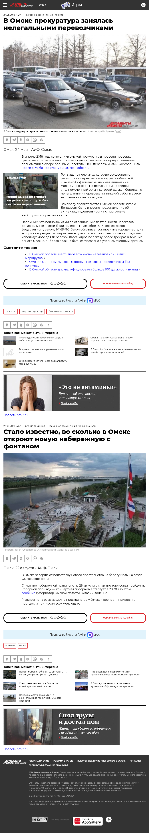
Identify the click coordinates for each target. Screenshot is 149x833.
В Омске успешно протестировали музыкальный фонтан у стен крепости (112, 685)
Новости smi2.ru (15, 415)
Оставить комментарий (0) (118, 283)
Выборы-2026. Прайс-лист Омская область (101, 761)
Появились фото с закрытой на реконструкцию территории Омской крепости (40, 698)
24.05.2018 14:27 (12, 14)
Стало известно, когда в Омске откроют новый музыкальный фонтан (41, 685)
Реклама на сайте (39, 761)
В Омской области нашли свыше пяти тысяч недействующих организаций (115, 351)
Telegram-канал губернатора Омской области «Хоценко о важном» (41, 549)
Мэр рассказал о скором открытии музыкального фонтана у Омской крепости (115, 673)
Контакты (135, 761)
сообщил (29, 593)
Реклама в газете (63, 761)
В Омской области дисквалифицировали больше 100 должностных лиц (83, 269)
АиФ (118, 131)
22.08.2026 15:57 (12, 426)
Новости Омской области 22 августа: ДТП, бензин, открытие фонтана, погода (43, 673)
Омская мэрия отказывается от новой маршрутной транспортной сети (111, 339)
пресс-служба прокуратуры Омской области (56, 168)
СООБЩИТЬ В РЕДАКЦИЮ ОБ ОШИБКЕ (48, 765)
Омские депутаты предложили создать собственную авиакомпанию (41, 339)
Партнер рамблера (60, 819)
